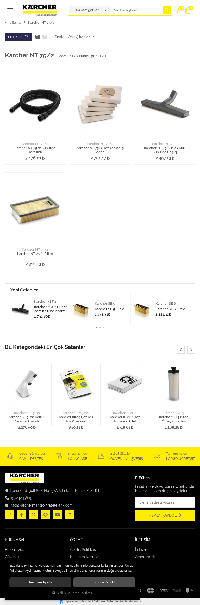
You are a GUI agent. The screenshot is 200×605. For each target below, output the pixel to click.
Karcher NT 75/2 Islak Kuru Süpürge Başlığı (165, 150)
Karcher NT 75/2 (35, 144)
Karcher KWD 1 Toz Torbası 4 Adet (125, 419)
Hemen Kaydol (163, 515)
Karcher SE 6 (165, 303)
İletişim (141, 550)
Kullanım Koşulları (85, 557)
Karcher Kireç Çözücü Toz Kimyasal (76, 419)
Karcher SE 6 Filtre (170, 309)
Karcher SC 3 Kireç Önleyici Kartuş (173, 419)
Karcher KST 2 (45, 301)
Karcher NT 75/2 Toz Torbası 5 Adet (100, 150)
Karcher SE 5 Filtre (109, 309)
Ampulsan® (145, 557)
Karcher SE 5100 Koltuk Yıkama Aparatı (26, 419)
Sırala (59, 37)
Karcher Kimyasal (76, 413)
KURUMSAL (15, 540)
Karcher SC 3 (174, 413)
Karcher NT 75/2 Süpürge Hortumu (35, 150)
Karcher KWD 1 (125, 413)
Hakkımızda (14, 550)
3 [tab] (104, 328)
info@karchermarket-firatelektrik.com (41, 505)
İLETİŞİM (142, 540)
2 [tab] (100, 328)
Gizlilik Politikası (83, 550)
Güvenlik (12, 557)
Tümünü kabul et (104, 582)
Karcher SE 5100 (27, 413)
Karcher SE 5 (105, 303)
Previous (181, 350)
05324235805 (21, 498)
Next (191, 350)
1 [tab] (96, 328)
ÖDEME (76, 540)
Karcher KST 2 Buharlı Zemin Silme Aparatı (51, 309)
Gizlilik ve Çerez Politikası (75, 593)
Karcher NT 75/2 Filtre (35, 254)
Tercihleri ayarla (40, 582)
